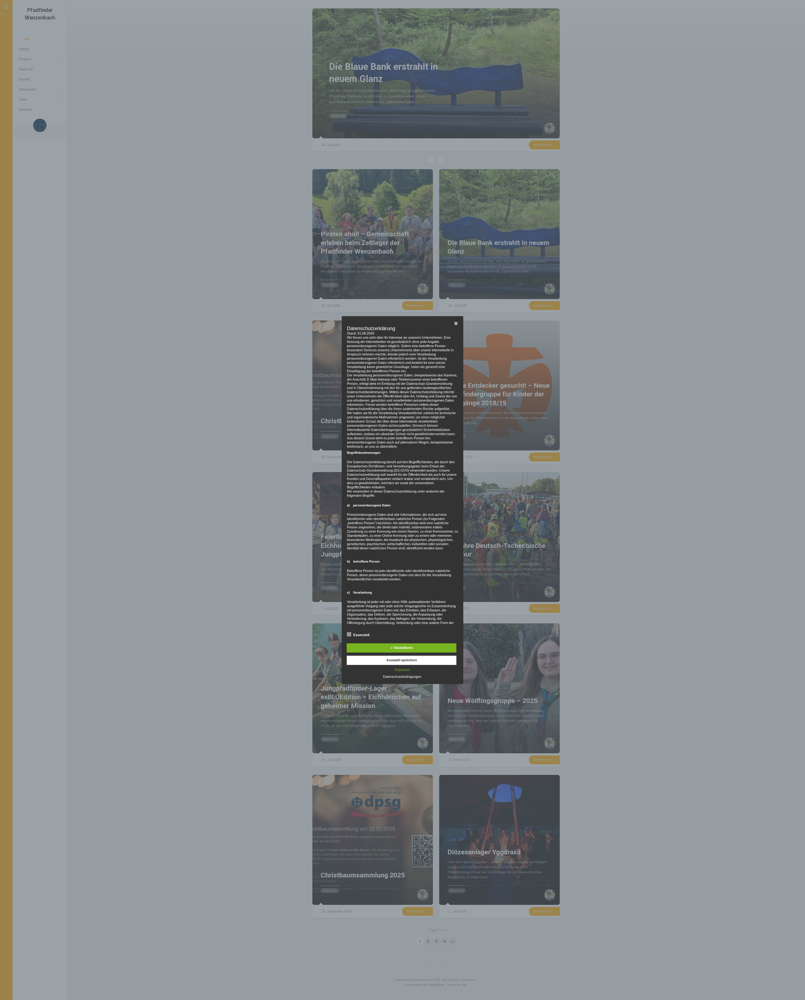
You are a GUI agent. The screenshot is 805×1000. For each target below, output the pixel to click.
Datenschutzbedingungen (402, 676)
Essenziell (361, 635)
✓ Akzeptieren (401, 648)
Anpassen (402, 670)
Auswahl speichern (401, 660)
